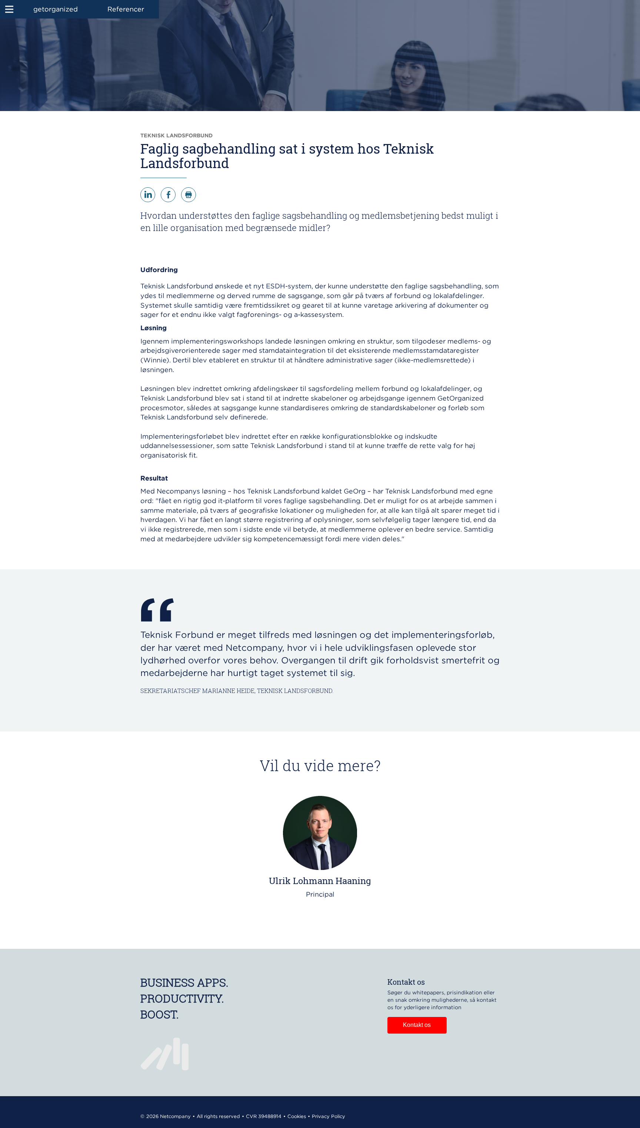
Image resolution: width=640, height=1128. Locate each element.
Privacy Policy (328, 1116)
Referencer (125, 9)
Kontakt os (417, 1025)
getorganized (55, 9)
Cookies (296, 1116)
